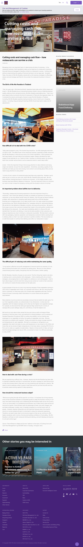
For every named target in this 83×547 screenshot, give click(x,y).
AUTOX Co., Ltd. (26, 536)
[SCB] (6, 2)
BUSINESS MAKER (23, 15)
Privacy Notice (46, 520)
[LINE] (67, 494)
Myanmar (4, 527)
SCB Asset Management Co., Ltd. (31, 515)
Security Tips (46, 522)
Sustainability (26, 493)
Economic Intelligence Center (50, 491)
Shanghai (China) (6, 515)
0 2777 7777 (70, 488)
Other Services (5, 505)
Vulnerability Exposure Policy (50, 527)
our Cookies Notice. (24, 12)
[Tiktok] (70, 494)
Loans (3, 488)
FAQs (44, 515)
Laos (3, 529)
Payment (4, 500)
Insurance (4, 495)
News (24, 498)
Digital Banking (6, 502)
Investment (5, 498)
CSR (23, 495)
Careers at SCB (26, 500)
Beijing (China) (5, 513)
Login (75, 3)
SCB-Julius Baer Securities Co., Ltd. (31, 525)
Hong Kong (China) (7, 518)
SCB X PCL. (25, 513)
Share (8, 45)
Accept (77, 10)
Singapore (4, 520)
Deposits (4, 493)
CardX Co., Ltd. (26, 532)
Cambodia (4, 525)
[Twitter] (76, 494)
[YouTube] (73, 494)
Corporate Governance (28, 491)
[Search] (67, 3)
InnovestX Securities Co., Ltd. (30, 518)
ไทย (60, 2)
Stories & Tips (15, 15)
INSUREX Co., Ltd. (27, 520)
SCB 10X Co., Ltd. (27, 527)
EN (63, 2)
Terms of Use (46, 518)
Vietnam (4, 522)
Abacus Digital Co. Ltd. (28, 522)
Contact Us (45, 513)
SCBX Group (26, 502)
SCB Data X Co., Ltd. (28, 534)
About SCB (25, 488)
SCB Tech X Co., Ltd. (28, 539)
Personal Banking (6, 15)
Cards (3, 491)
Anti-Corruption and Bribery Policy (51, 525)
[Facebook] (64, 494)
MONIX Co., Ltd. (26, 529)
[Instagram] (64, 496)
